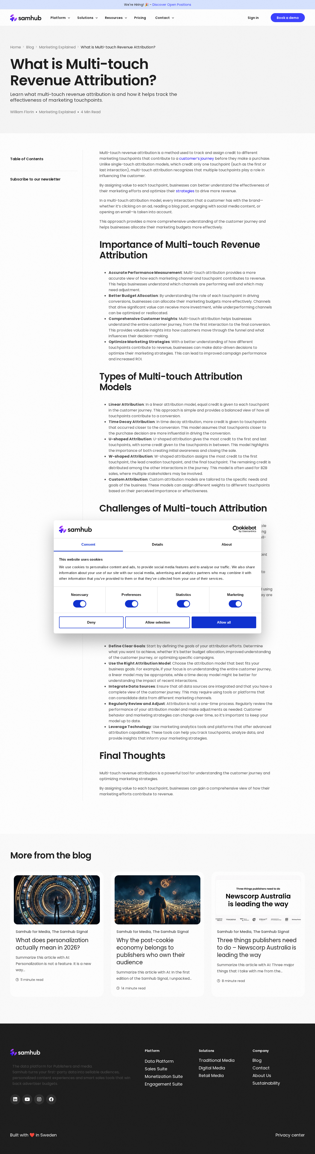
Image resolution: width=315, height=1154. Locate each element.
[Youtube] (27, 1099)
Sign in (253, 17)
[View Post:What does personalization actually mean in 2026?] (57, 899)
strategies (185, 191)
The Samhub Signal (70, 931)
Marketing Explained (57, 112)
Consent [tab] (88, 544)
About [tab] (227, 544)
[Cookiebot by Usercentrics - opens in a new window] (236, 529)
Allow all (224, 622)
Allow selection (157, 622)
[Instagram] (39, 1099)
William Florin (22, 112)
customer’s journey (196, 158)
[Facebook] (51, 1099)
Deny (91, 622)
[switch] (131, 603)
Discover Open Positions (171, 4)
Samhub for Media (33, 931)
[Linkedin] (15, 1099)
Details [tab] (157, 544)
